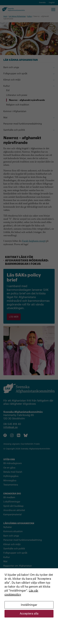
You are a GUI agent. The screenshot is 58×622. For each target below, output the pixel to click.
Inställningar (29, 605)
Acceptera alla (29, 613)
